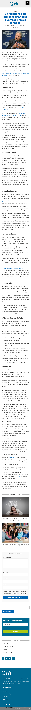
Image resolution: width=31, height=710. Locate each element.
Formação (6, 649)
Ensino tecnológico (8, 646)
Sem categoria (7, 652)
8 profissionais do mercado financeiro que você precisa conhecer (15, 18)
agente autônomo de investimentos (13, 201)
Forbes (23, 248)
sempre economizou (8, 209)
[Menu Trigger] (27, 3)
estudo (18, 476)
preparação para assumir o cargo (13, 268)
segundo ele (12, 458)
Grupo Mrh (18, 26)
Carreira (15, 11)
